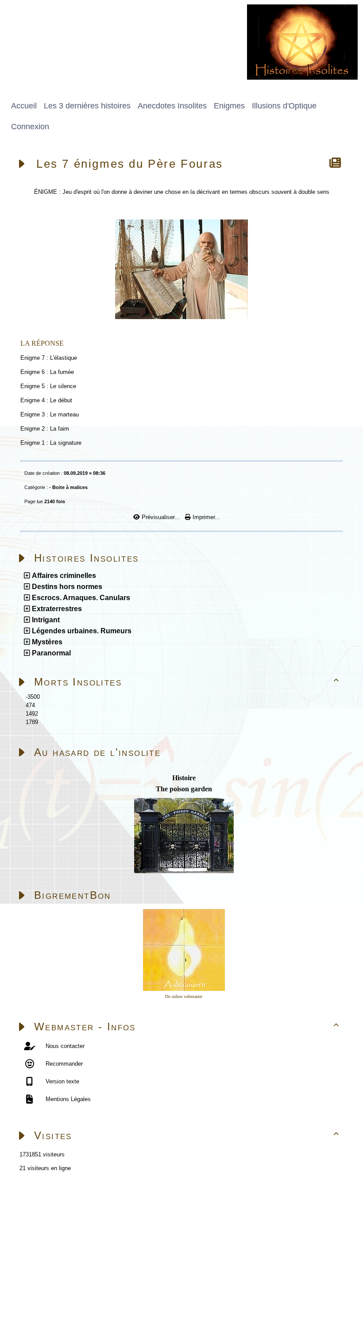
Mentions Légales (67, 1099)
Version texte (61, 1081)
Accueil (60, 1206)
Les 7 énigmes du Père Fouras (129, 163)
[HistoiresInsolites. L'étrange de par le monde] (302, 41)
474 (30, 705)
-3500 (33, 696)
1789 (32, 722)
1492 (32, 713)
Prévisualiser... (161, 517)
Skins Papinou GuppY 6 (36, 1301)
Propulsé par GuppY (30, 1290)
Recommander (63, 1063)
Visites (187, 1135)
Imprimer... (205, 517)
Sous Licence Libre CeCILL (141, 1290)
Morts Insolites (187, 682)
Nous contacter (64, 1046)
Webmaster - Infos (187, 1026)
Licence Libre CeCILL (104, 1301)
